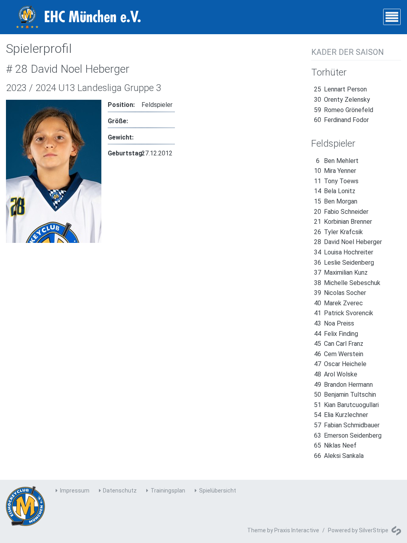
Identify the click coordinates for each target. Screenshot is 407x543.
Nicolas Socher (340, 293)
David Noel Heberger (348, 242)
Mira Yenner (335, 171)
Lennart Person (340, 89)
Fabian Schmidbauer (347, 425)
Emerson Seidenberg (348, 435)
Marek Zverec (338, 303)
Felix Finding (336, 333)
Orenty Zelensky (342, 99)
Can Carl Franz (338, 343)
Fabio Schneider (341, 211)
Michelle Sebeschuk (347, 283)
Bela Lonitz (334, 191)
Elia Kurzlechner (341, 415)
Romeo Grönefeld (343, 110)
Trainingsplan (168, 490)
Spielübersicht (217, 490)
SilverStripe (373, 530)
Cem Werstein (338, 354)
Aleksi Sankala (339, 456)
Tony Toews (336, 181)
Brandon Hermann (343, 384)
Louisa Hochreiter (343, 252)
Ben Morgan (335, 201)
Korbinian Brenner (343, 221)
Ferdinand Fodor (341, 120)
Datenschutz (120, 490)
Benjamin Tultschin (345, 394)
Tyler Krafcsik (338, 232)
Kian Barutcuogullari (346, 405)
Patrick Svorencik (343, 313)
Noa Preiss (334, 323)
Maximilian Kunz (341, 272)
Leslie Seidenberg (344, 262)
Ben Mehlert (337, 161)
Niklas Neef (335, 445)
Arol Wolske (335, 374)
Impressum (74, 490)
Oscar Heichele (340, 364)
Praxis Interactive (296, 530)
